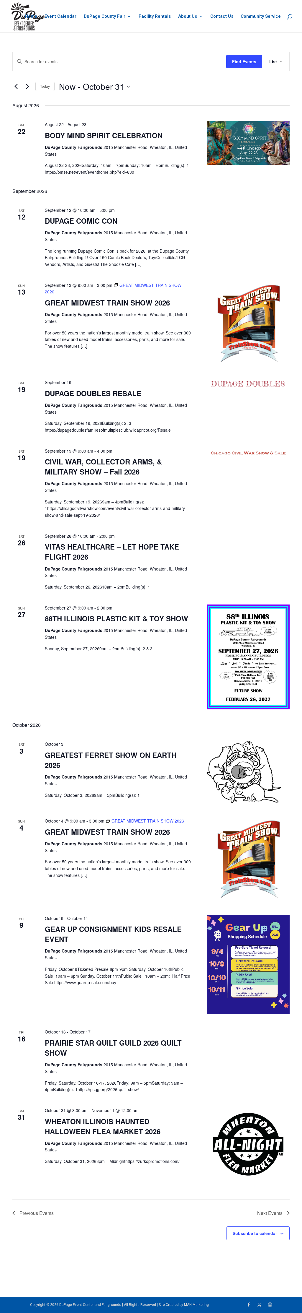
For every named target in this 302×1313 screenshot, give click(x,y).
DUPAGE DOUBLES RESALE (93, 393)
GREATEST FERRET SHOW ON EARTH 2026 (110, 760)
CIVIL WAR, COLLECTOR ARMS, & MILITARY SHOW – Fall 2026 (103, 466)
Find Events (244, 61)
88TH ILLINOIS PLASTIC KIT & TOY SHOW (116, 618)
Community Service (261, 16)
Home (31, 16)
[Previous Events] (15, 86)
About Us (187, 16)
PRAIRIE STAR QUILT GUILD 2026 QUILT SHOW (113, 1048)
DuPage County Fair (104, 16)
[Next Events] (27, 86)
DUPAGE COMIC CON (81, 221)
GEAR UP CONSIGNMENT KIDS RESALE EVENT (113, 934)
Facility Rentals (155, 16)
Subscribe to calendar (255, 1233)
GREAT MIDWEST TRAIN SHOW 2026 (107, 303)
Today (45, 86)
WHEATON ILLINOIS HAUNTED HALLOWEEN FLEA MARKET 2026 (102, 1126)
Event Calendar (60, 16)
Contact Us (221, 16)
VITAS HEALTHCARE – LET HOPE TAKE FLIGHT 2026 (112, 552)
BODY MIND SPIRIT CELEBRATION (104, 135)
